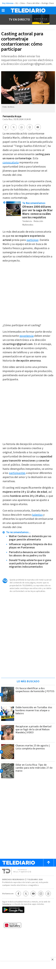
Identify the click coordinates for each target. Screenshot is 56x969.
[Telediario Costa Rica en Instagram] (40, 893)
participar (32, 240)
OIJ (16, 3)
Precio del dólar (33, 3)
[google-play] (28, 910)
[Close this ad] (53, 959)
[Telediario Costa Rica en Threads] (48, 893)
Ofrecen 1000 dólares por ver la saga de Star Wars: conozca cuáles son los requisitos (37, 212)
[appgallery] (28, 926)
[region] (28, 657)
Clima (22, 3)
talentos (37, 515)
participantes (17, 473)
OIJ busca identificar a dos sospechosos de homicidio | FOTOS (35, 690)
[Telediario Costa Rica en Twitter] (26, 893)
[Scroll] (48, 862)
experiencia (27, 336)
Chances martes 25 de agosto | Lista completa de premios (33, 747)
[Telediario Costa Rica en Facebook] (18, 893)
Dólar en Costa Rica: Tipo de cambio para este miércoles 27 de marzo (34, 768)
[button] (3, 11)
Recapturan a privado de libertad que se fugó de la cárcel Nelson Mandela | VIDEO (33, 729)
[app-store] (28, 918)
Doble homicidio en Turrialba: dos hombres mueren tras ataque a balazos (34, 710)
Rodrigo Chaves (48, 3)
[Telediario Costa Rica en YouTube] (33, 893)
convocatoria (11, 163)
